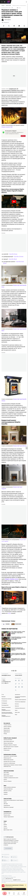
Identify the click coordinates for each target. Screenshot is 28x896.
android (5, 857)
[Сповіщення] (26, 2)
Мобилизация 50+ (7, 757)
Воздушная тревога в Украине (10, 744)
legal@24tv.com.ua (16, 879)
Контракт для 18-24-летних (9, 761)
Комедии (5, 792)
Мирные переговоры (8, 743)
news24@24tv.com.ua (6, 675)
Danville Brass (13, 254)
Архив (16, 710)
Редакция (3, 696)
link (15, 680)
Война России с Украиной (10, 738)
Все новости (7, 723)
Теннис (5, 826)
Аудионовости (7, 731)
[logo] (8, 2)
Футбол (5, 824)
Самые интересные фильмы (10, 787)
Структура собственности (20, 708)
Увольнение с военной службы (10, 756)
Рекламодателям (5, 705)
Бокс (5, 822)
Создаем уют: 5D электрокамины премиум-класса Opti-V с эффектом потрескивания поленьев (13, 90)
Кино (5, 785)
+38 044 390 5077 (18, 675)
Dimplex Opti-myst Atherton (19, 445)
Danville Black (13, 259)
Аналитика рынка (7, 813)
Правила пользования (6, 707)
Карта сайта (17, 712)
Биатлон (5, 828)
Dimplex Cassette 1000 (6, 127)
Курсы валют (6, 774)
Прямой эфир (7, 728)
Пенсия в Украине (7, 781)
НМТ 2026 (6, 803)
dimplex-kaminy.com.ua (11, 579)
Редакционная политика (6, 698)
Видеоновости (7, 730)
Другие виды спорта (8, 829)
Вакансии (17, 706)
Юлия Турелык (7, 19)
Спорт (5, 821)
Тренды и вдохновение (9, 816)
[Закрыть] (25, 885)
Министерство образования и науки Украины (13, 800)
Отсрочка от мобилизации (9, 763)
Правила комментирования (20, 699)
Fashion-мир (8, 5)
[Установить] (14, 887)
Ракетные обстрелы (8, 739)
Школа (5, 802)
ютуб (9, 613)
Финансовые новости (8, 776)
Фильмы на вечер (7, 790)
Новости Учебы (7, 798)
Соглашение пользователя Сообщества (20, 697)
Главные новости (7, 724)
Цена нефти (6, 772)
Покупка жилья (7, 815)
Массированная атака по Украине (11, 746)
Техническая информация (20, 701)
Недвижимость (7, 811)
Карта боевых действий (9, 741)
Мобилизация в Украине (10, 754)
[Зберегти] (24, 26)
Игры (16, 714)
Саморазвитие (7, 805)
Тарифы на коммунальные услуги (11, 777)
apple (14, 857)
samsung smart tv (14, 860)
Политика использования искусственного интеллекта (7, 713)
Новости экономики (9, 770)
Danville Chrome (18, 256)
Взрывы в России (7, 748)
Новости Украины (7, 726)
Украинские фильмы (8, 789)
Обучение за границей (8, 807)
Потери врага (7, 750)
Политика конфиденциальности (6, 710)
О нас (3, 694)
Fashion (3, 5)
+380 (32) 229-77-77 (9, 878)
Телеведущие (4, 703)
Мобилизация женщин (8, 759)
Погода (5, 733)
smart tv (5, 860)
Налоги (5, 779)
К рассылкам (8, 848)
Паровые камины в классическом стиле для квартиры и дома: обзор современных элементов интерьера (19, 5)
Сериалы (5, 794)
